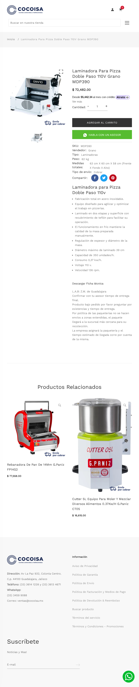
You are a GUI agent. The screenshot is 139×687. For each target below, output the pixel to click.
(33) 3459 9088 (17, 595)
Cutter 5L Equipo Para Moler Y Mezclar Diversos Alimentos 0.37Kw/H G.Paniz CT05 (101, 504)
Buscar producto (83, 609)
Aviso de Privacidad (85, 566)
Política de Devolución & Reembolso (96, 600)
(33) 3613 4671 (51, 584)
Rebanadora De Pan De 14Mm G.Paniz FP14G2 (35, 467)
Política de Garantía (85, 574)
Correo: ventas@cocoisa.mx (25, 600)
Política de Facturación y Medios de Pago (99, 592)
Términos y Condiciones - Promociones (98, 626)
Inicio (11, 39)
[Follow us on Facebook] (94, 178)
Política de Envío (83, 583)
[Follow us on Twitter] (104, 178)
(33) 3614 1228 (29, 584)
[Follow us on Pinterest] (113, 178)
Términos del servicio (86, 617)
